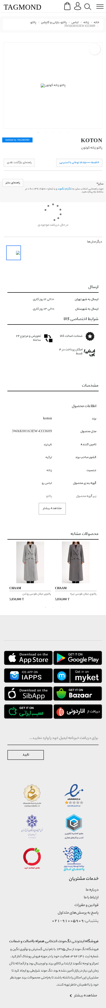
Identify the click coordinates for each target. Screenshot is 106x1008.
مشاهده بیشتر (52, 508)
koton (92, 140)
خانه (96, 22)
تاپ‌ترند (48, 445)
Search (87, 3)
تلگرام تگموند (64, 189)
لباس (75, 22)
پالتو (33, 22)
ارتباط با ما (91, 898)
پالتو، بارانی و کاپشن (54, 22)
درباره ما (92, 890)
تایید (25, 754)
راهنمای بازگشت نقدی (19, 162)
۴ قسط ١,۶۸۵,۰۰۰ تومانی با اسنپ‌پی (79, 162)
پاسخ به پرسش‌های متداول (78, 913)
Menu (97, 3)
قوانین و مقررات (86, 905)
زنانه (86, 22)
